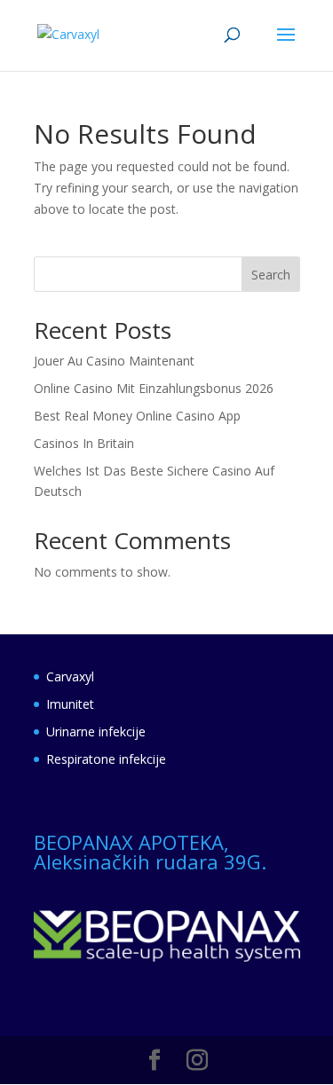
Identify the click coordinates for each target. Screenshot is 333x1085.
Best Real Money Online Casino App (137, 415)
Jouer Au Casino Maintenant (114, 360)
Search (270, 274)
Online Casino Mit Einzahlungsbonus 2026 (154, 388)
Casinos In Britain (84, 443)
